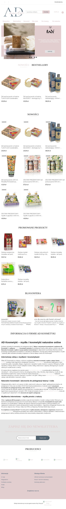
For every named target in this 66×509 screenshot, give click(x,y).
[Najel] (33, 460)
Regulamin (4, 479)
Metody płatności (39, 482)
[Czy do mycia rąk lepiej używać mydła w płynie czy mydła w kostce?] (49, 308)
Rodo (3, 484)
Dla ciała (35, 21)
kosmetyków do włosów (46, 373)
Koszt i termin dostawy (41, 479)
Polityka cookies (6, 482)
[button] (4, 473)
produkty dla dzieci (7, 411)
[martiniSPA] (45, 460)
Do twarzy (45, 21)
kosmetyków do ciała (35, 370)
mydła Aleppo (39, 362)
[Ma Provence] (20, 460)
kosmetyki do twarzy (52, 375)
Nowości (26, 21)
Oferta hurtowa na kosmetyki (43, 477)
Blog (2, 487)
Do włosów (56, 21)
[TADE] (7, 460)
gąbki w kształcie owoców (51, 391)
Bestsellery (17, 21)
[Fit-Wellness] (58, 460)
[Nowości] (16, 308)
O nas (3, 477)
